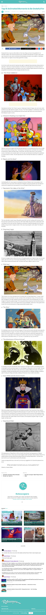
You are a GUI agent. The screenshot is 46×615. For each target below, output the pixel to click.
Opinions (21, 11)
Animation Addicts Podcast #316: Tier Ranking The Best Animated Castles (10, 522)
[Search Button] (44, 2)
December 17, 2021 (28, 540)
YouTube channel (28, 499)
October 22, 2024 (5, 524)
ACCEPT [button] (30, 613)
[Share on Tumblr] (44, 49)
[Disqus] (23, 564)
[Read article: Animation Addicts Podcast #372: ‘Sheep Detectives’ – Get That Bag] (3, 590)
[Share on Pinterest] (37, 49)
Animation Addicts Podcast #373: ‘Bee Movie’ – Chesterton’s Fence (21, 584)
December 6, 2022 (28, 524)
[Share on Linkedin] (39, 49)
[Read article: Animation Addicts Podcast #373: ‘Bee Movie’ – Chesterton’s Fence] (3, 585)
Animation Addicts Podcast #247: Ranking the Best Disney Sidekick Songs (11, 539)
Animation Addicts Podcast (18, 499)
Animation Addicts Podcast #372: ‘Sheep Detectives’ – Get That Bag (22, 589)
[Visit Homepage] (23, 2)
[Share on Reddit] (41, 49)
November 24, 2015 (15, 11)
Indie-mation (27, 528)
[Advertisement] (23, 61)
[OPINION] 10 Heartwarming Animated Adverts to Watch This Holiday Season (33, 539)
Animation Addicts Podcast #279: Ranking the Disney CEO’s (34, 522)
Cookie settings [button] (24, 613)
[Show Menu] (2, 2)
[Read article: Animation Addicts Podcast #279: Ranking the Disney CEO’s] (34, 518)
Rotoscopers (7, 11)
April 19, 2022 (5, 540)
